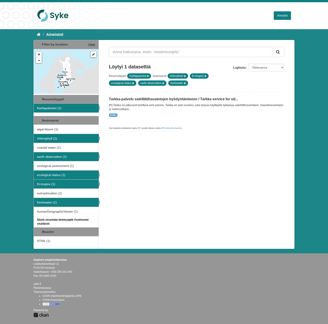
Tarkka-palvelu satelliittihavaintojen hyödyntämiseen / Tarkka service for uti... (173, 99)
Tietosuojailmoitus (44, 291)
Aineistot (282, 15)
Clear (91, 44)
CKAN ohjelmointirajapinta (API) (61, 295)
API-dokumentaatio (171, 128)
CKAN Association (53, 299)
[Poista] (148, 76)
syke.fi (37, 283)
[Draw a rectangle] (93, 54)
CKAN (41, 315)
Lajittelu (239, 67)
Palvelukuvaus (42, 287)
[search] (278, 52)
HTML (113, 115)
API (139, 128)
